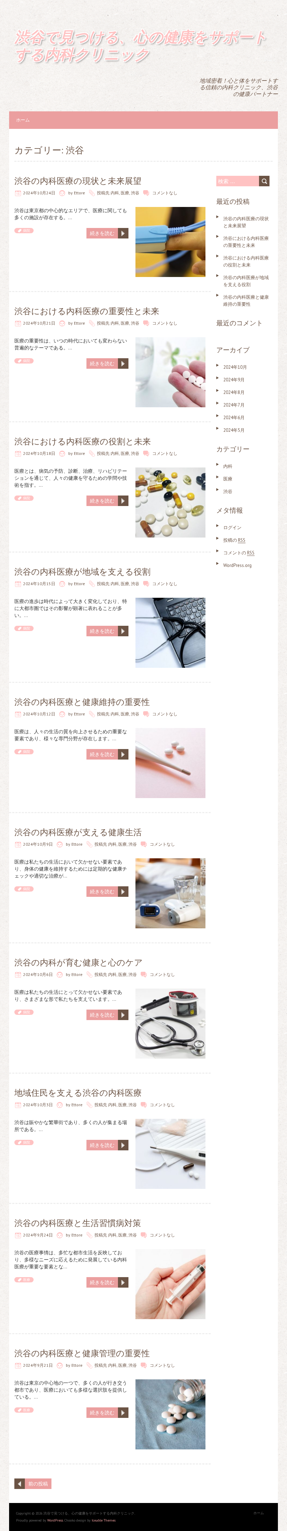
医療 (125, 192)
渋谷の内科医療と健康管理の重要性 (82, 1353)
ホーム (23, 120)
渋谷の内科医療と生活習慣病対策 (77, 1223)
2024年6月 (234, 418)
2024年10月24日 (39, 192)
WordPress (55, 1520)
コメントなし (164, 192)
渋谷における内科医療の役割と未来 (82, 441)
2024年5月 (234, 430)
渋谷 (135, 192)
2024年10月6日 (38, 974)
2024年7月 (234, 405)
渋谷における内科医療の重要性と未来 (86, 311)
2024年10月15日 (39, 583)
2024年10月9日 (38, 844)
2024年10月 (235, 367)
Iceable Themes (103, 1520)
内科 (115, 192)
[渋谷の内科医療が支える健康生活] (170, 862)
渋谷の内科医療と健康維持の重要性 (82, 702)
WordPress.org (237, 565)
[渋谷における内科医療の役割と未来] (170, 471)
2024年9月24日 (38, 1235)
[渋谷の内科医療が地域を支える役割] (170, 601)
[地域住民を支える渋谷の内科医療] (170, 1122)
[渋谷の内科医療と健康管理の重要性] (170, 1383)
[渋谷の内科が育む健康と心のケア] (170, 992)
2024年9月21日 (38, 1365)
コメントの (238, 553)
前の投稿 (38, 1484)
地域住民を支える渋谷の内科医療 (78, 1092)
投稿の (234, 540)
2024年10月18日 (39, 453)
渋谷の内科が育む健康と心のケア (78, 962)
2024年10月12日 (39, 713)
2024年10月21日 (39, 323)
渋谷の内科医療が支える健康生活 (78, 832)
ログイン (232, 528)
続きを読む (102, 233)
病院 (26, 230)
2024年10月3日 (38, 1104)
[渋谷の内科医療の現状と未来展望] (170, 210)
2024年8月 (234, 392)
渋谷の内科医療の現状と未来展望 (77, 180)
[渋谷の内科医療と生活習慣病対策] (170, 1252)
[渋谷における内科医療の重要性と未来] (170, 341)
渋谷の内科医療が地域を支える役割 (82, 571)
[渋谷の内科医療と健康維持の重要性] (170, 731)
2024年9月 (234, 380)
